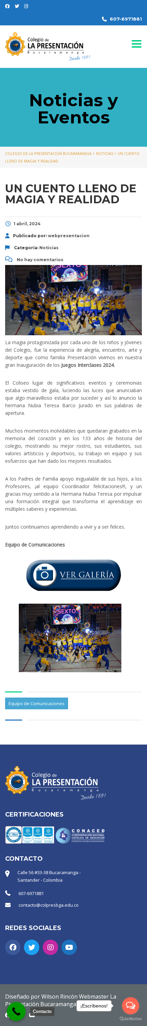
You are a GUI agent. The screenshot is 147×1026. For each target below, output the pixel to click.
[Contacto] (16, 1011)
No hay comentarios (39, 259)
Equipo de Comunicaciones (37, 703)
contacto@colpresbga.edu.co (48, 905)
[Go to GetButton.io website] (131, 1019)
